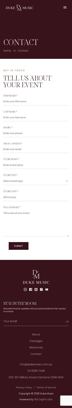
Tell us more (11, 207)
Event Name (11, 159)
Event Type (10, 175)
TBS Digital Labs (43, 399)
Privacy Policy (24, 387)
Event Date (10, 191)
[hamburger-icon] (65, 7)
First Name (10, 96)
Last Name (10, 112)
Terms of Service (46, 387)
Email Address (12, 144)
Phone (7, 128)
